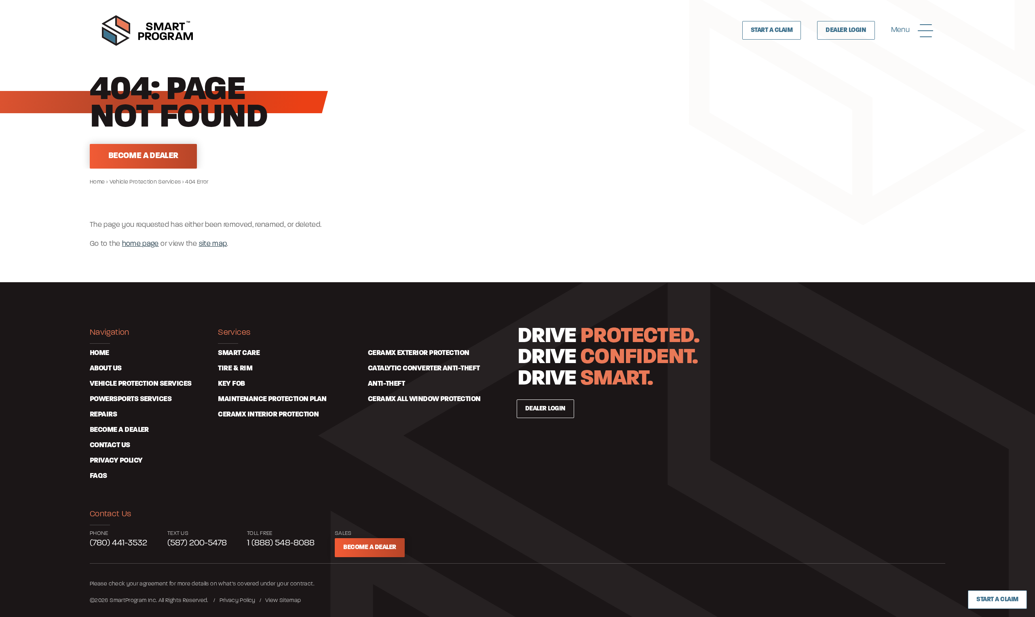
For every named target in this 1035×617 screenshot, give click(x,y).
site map (213, 244)
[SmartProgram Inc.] (147, 30)
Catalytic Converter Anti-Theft (424, 368)
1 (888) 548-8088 (281, 543)
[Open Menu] (925, 30)
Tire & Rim (235, 368)
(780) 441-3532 (118, 543)
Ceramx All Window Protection (424, 399)
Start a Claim (997, 599)
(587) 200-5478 (197, 543)
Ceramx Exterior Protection (418, 353)
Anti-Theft (386, 384)
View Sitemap (283, 601)
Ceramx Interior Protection (268, 414)
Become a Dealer (369, 547)
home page (140, 244)
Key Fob (231, 384)
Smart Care (239, 353)
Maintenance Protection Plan (272, 399)
